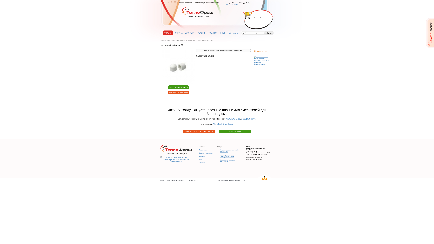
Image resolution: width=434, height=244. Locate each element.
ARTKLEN (241, 180)
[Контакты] (175, 1)
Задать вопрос (235, 131)
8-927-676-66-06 (232, 5)
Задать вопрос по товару (178, 87)
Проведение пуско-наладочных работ (227, 156)
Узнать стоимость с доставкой (199, 131)
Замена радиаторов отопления (227, 161)
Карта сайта (193, 180)
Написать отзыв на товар (178, 93)
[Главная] (168, 1)
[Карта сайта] (171, 1)
